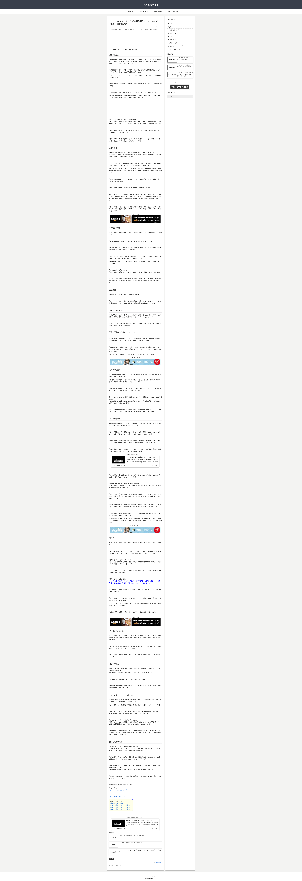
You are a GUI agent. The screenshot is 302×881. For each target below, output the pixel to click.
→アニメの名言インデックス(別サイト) (121, 805)
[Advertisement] (135, 39)
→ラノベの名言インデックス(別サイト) (121, 809)
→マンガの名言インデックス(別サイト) (121, 807)
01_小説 (112, 858)
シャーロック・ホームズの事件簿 (118, 790)
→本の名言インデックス (116, 803)
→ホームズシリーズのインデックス (119, 796)
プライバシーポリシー (151, 876)
